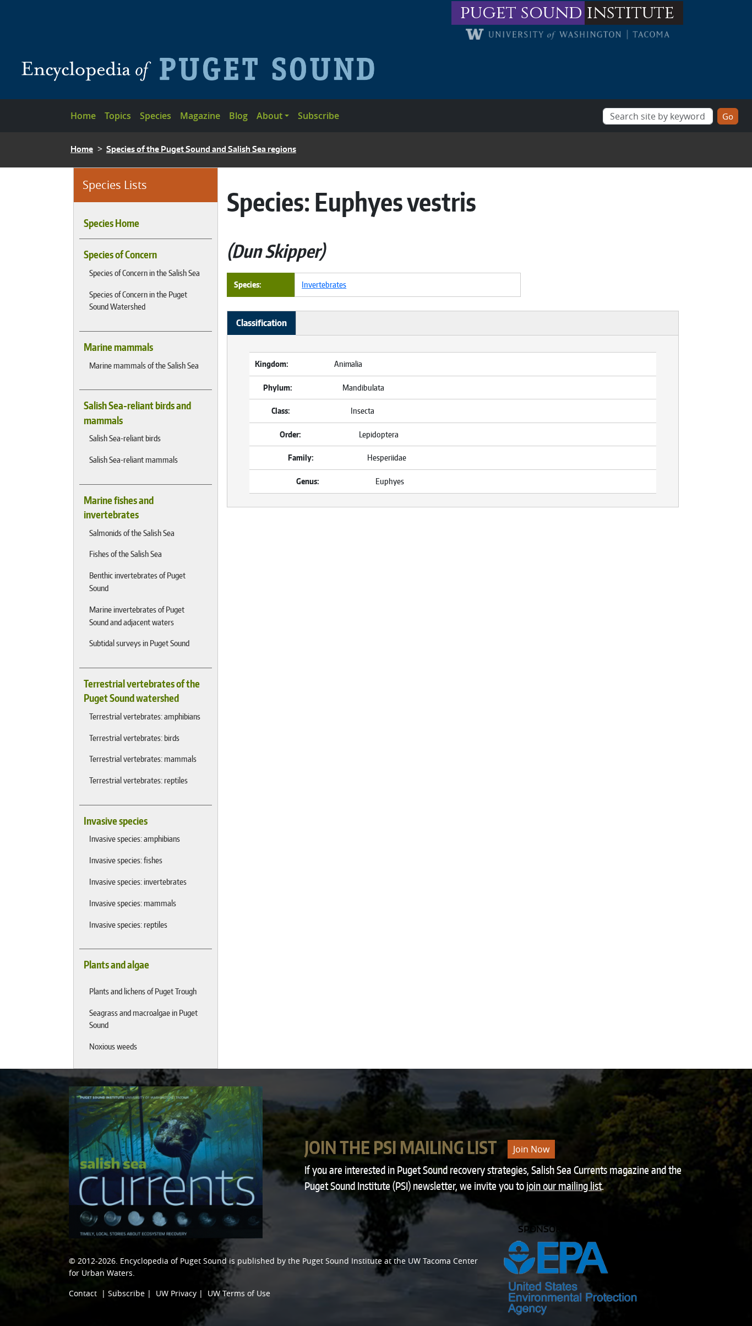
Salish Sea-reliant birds (125, 437)
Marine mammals (118, 347)
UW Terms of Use (239, 1293)
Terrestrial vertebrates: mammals (143, 758)
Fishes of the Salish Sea (125, 553)
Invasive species (116, 821)
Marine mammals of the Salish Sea (144, 365)
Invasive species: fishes (125, 859)
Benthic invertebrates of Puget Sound (137, 581)
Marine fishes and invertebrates (119, 507)
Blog (238, 116)
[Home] (202, 69)
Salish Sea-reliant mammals (133, 459)
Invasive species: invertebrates (138, 881)
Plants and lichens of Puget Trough (143, 991)
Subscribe (318, 116)
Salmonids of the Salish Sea (132, 532)
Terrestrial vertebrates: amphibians (144, 716)
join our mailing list (564, 1186)
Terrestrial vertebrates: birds (134, 737)
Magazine (200, 116)
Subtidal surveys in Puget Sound (139, 642)
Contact (83, 1293)
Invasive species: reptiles (128, 924)
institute (630, 13)
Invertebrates (324, 284)
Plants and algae (116, 965)
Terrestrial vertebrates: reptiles (138, 780)
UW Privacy (176, 1293)
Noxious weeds (113, 1046)
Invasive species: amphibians (134, 838)
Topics (118, 116)
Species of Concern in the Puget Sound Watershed (138, 300)
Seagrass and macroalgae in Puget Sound (143, 1019)
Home (83, 116)
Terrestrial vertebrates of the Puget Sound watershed (142, 691)
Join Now (531, 1149)
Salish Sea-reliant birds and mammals (137, 412)
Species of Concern (120, 254)
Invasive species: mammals (132, 902)
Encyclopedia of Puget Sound (173, 1260)
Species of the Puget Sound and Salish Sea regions (201, 149)
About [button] (269, 116)
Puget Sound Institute (342, 1260)
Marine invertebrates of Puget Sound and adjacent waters (136, 615)
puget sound (521, 13)
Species (155, 116)
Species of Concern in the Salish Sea (144, 272)
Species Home (111, 223)
